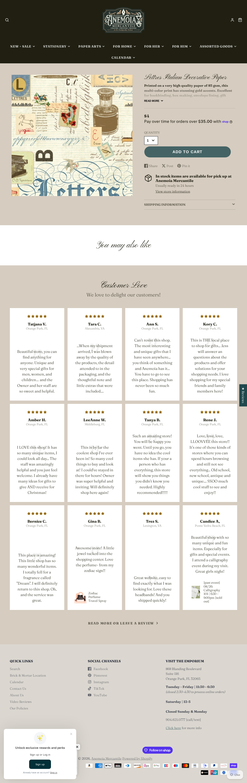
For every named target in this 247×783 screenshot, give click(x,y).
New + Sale (20, 46)
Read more (151, 100)
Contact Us (18, 688)
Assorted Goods (216, 46)
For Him (180, 46)
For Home (122, 46)
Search (15, 669)
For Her (152, 46)
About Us (17, 695)
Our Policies (19, 708)
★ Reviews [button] (243, 395)
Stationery (54, 46)
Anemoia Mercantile (106, 758)
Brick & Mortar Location (28, 675)
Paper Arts (89, 46)
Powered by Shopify (137, 758)
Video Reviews (21, 702)
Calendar (122, 57)
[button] (77, 747)
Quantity (152, 132)
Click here (173, 728)
